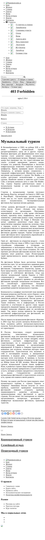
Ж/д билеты (30, 84)
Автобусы (5, 87)
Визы (8, 14)
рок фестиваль (38, 420)
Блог (8, 5)
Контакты (10, 20)
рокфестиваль (6, 422)
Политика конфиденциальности (19, 495)
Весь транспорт (7, 84)
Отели (15, 82)
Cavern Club (6, 418)
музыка (10, 420)
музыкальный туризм (22, 420)
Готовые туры (16, 87)
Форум (8, 18)
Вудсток (30, 418)
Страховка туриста (9, 79)
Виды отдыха (11, 16)
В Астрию (10, 127)
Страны (9, 9)
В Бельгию (10, 129)
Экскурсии (19, 84)
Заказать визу (6, 136)
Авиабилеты (6, 82)
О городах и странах (25, 79)
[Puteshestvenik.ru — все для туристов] (13, 3)
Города (8, 11)
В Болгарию (11, 132)
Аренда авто (30, 82)
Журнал (9, 7)
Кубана (4, 420)
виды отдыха (21, 418)
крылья (38, 418)
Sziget (13, 418)
